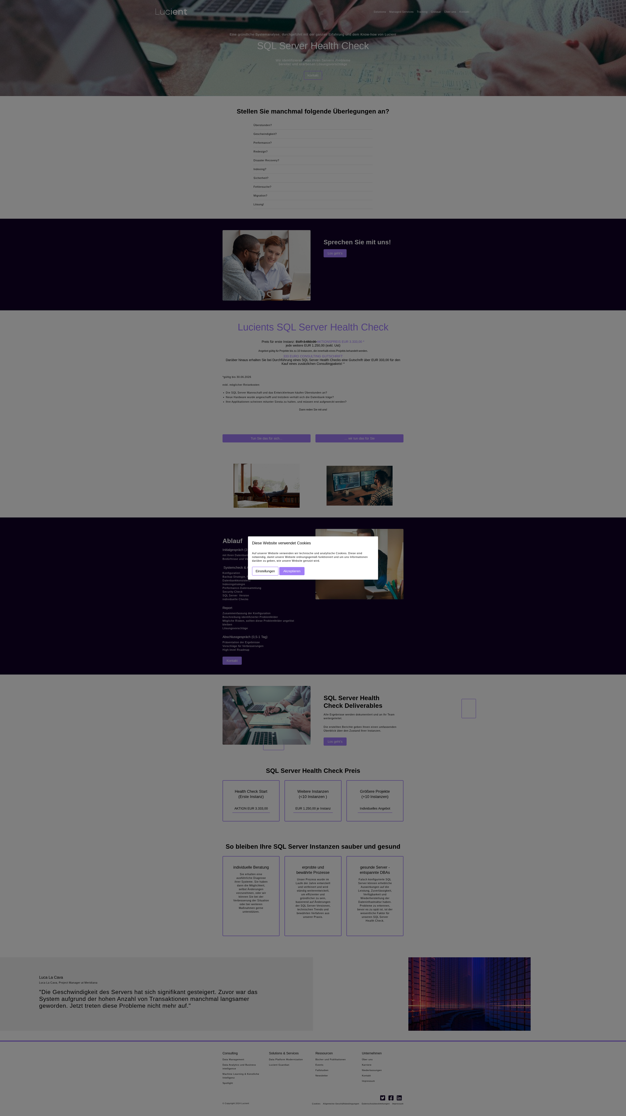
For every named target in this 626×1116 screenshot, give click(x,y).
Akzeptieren (291, 571)
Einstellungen (265, 571)
